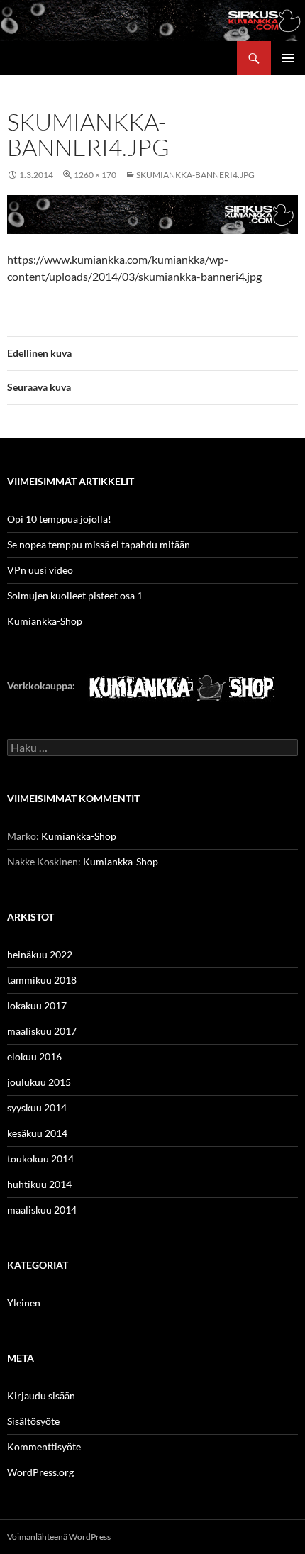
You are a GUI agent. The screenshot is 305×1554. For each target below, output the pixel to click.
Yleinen (23, 1303)
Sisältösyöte (33, 1421)
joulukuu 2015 (39, 1082)
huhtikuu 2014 (39, 1184)
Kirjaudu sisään (41, 1395)
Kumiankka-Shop (44, 621)
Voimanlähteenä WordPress (59, 1536)
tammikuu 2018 (42, 980)
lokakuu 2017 (37, 1005)
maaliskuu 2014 (42, 1210)
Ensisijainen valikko (288, 58)
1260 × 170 (95, 175)
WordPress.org (40, 1472)
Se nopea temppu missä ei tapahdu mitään (98, 544)
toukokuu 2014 (40, 1159)
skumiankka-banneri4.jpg (195, 175)
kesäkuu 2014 (37, 1133)
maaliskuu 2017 (42, 1031)
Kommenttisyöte (44, 1447)
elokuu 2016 (34, 1056)
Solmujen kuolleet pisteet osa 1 (75, 595)
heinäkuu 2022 (39, 954)
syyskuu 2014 (37, 1107)
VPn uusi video (40, 570)
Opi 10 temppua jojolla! (59, 519)
